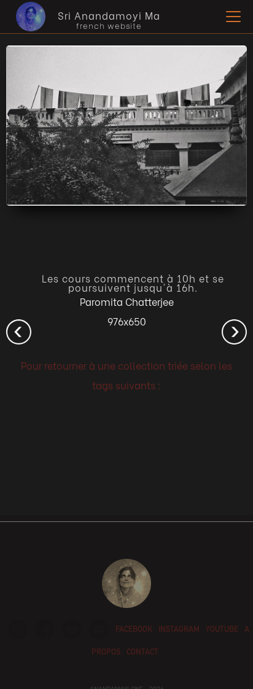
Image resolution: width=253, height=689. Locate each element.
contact (142, 653)
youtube (222, 630)
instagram (179, 630)
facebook (133, 630)
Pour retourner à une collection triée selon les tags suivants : (126, 375)
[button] (231, 16)
